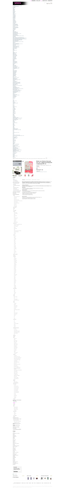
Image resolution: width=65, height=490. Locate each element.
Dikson (14, 441)
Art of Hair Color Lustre (15, 26)
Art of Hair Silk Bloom (16, 390)
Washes (14, 124)
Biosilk (14, 208)
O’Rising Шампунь (15, 92)
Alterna (14, 195)
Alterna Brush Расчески (16, 183)
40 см (13, 130)
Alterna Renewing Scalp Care (16, 44)
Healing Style (14, 75)
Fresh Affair (14, 19)
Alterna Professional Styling (16, 40)
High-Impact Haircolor (15, 78)
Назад (23, 175)
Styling (14, 291)
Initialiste (15, 277)
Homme (14, 10)
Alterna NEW (14, 207)
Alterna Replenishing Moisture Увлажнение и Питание (18, 38)
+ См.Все (51, 475)
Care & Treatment (15, 66)
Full (14, 321)
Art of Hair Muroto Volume (15, 25)
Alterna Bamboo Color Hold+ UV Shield (17, 33)
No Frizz (14, 104)
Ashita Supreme (15, 395)
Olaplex (13, 30)
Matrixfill (14, 227)
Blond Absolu (14, 17)
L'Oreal (14, 451)
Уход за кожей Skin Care (16, 378)
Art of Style (14, 23)
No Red (13, 115)
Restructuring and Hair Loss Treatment (17, 230)
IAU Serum (15, 308)
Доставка (14, 154)
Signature (15, 351)
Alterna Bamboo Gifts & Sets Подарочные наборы (18, 35)
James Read (14, 141)
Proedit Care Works (15, 94)
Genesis (14, 273)
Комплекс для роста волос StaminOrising (17, 85)
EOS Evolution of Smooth (16, 443)
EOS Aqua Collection (15, 138)
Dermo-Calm (14, 11)
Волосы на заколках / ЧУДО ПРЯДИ (17, 129)
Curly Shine (14, 111)
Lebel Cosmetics (15, 453)
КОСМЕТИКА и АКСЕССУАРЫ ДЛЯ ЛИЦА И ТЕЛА (18, 135)
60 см (13, 131)
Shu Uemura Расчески (15, 148)
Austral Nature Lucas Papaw (16, 433)
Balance (14, 114)
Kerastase (14, 256)
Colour (13, 126)
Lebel (13, 93)
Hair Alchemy (14, 59)
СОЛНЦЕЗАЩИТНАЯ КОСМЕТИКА (17, 151)
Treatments (14, 125)
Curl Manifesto (14, 21)
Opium (13, 120)
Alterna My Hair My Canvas (16, 43)
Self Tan (14, 414)
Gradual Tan (14, 142)
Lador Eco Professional (15, 452)
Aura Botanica (14, 16)
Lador (13, 123)
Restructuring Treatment (15, 119)
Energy (14, 240)
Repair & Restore (15, 54)
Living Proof (14, 102)
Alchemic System (15, 62)
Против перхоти (14, 81)
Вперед (34, 175)
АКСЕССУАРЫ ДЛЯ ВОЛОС (16, 182)
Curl (14, 320)
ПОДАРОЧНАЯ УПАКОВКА (16, 150)
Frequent (14, 110)
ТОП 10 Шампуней (15, 152)
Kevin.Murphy (15, 288)
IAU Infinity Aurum (15, 306)
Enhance (15, 412)
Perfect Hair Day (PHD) (16, 323)
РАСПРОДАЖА (14, 149)
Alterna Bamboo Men (15, 34)
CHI (13, 51)
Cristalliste (14, 9)
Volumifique (15, 287)
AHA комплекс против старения (16, 82)
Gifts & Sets (15, 275)
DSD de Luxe (14, 223)
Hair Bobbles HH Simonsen (16, 185)
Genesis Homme (15, 274)
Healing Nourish (14, 72)
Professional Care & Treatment (16, 67)
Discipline (14, 14)
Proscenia (14, 98)
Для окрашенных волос (15, 91)
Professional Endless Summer (16, 68)
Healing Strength (14, 76)
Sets (13, 69)
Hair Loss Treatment (15, 118)
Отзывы (14, 156)
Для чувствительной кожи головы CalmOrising (18, 88)
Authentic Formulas (15, 61)
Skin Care (14, 121)
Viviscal (14, 464)
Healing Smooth (14, 74)
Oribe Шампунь (14, 57)
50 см (13, 133)
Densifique (14, 12)
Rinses (14, 290)
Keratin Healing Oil (15, 70)
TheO (13, 100)
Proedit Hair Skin (14, 96)
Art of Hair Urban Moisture (16, 392)
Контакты (14, 153)
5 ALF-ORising (14, 86)
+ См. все (23, 475)
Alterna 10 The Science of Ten (16, 47)
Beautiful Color (15, 338)
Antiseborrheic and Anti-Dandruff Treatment (18, 224)
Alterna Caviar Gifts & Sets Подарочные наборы (18, 41)
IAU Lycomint (15, 307)
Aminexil (14, 13)
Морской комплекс (15, 373)
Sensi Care (14, 113)
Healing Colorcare (15, 71)
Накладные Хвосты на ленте (16, 132)
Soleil (13, 8)
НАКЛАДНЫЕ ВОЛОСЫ (15, 128)
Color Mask (14, 116)
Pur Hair (14, 50)
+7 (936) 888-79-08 (49, 0)
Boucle (13, 64)
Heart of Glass (14, 65)
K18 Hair (14, 127)
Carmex (14, 438)
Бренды (14, 431)
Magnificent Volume (15, 52)
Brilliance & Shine (14, 53)
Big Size (14, 42)
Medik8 (13, 143)
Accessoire (14, 29)
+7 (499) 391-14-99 (44, 0)
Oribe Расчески (14, 147)
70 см (13, 134)
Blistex (13, 139)
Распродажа (14, 36)
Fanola (13, 107)
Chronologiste (14, 15)
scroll (13, 483)
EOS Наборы (14, 137)
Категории (14, 5)
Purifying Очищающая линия (16, 89)
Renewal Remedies (15, 58)
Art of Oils (15, 393)
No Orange (14, 108)
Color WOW (14, 210)
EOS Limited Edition (15, 136)
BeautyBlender (14, 140)
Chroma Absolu (14, 22)
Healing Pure (14, 73)
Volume (13, 112)
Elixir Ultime (14, 7)
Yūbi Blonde (14, 28)
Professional (14, 20)
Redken (14, 49)
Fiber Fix (15, 241)
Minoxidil (14, 335)
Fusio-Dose (15, 272)
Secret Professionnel (15, 122)
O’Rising (14, 80)
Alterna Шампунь (15, 48)
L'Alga (14, 294)
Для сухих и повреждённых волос (16, 83)
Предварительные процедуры (16, 87)
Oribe (14, 337)
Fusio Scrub (14, 18)
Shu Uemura (14, 462)
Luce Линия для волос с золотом (16, 90)
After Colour (14, 109)
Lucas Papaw (15, 415)
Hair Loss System (15, 106)
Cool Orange (14, 95)
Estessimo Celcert (15, 305)
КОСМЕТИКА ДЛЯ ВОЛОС (16, 6)
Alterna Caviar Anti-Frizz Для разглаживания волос (18, 37)
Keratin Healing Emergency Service (16, 79)
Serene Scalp (14, 56)
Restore (14, 105)
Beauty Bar (14, 146)
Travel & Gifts (15, 353)
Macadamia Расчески (15, 145)
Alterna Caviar (15, 198)
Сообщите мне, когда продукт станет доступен (41, 171)
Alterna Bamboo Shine (15, 32)
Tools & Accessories (15, 55)
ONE (13, 101)
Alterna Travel (14, 45)
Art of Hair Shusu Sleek (15, 24)
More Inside (14, 63)
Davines (14, 60)
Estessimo (14, 97)
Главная (14, 158)
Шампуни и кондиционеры (16, 46)
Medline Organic (15, 228)
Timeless (14, 103)
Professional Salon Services (16, 77)
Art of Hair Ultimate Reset (15, 27)
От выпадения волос (16, 374)
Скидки (13, 155)
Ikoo (13, 144)
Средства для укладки (15, 84)
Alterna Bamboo (14, 31)
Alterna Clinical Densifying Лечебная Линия (17, 39)
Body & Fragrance (15, 340)
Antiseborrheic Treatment (15, 117)
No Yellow (15, 245)
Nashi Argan (14, 457)
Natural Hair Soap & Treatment (17, 309)
